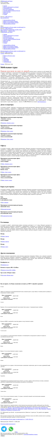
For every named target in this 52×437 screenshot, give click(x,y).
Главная (5, 5)
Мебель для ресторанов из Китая (10, 22)
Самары (25, 408)
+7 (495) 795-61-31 (8, 16)
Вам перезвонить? (5, 17)
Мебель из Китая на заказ (9, 55)
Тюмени (49, 408)
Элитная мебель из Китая (9, 20)
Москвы (10, 407)
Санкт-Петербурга (16, 407)
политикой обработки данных (31, 434)
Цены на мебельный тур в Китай (10, 7)
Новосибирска (28, 407)
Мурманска (9, 410)
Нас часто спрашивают (8, 9)
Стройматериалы (7, 61)
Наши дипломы (6, 11)
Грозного (3, 408)
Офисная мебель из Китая (9, 23)
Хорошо (2, 435)
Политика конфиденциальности (8, 423)
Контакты (5, 13)
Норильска (43, 408)
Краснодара (38, 407)
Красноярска (31, 408)
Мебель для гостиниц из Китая (10, 21)
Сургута (36, 408)
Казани (22, 407)
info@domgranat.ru (42, 101)
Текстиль (5, 58)
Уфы (40, 408)
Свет (4, 57)
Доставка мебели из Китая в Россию (11, 10)
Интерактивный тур (5, 27)
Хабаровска (20, 408)
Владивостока (44, 407)
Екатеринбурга (8, 408)
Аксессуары (6, 60)
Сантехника (6, 59)
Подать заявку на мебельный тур (17, 27)
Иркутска (15, 408)
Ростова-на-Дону (16, 410)
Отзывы (5, 14)
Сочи (33, 407)
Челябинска (3, 410)
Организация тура (7, 8)
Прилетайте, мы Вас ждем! (15, 29)
